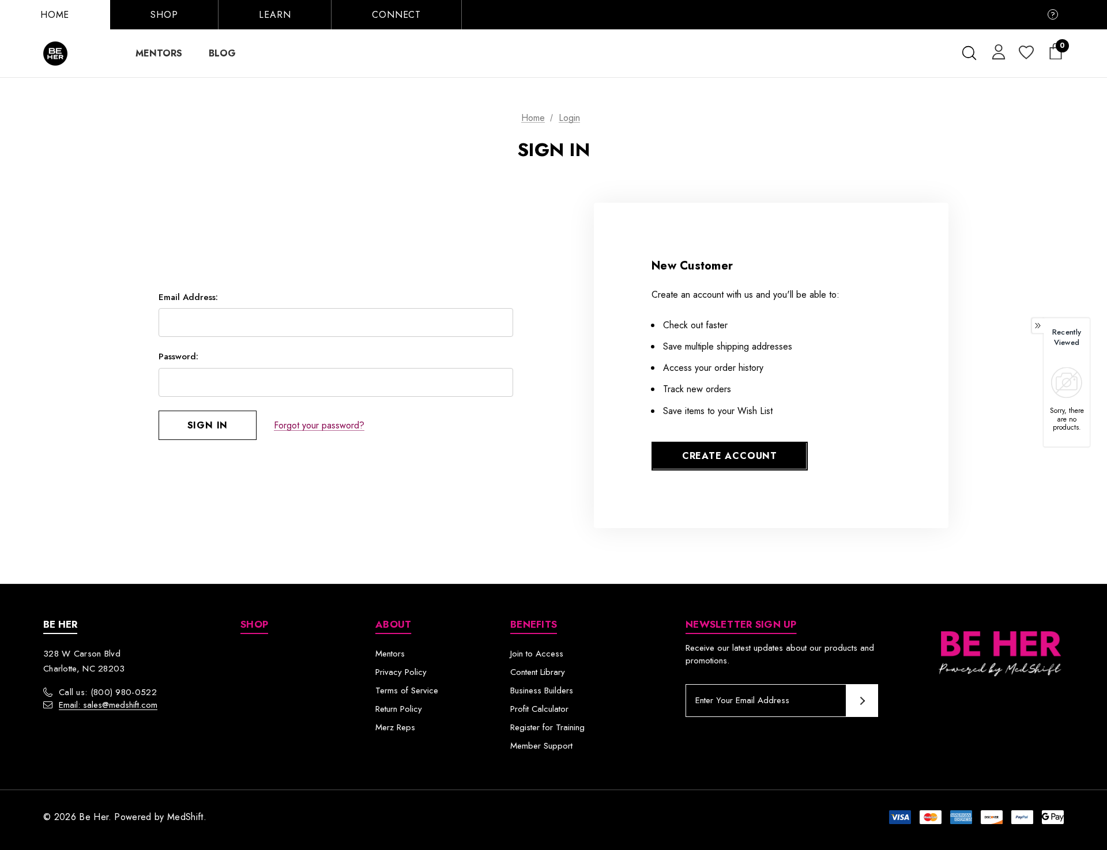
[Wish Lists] (1025, 53)
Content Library (537, 672)
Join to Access (536, 653)
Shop (164, 14)
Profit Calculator (539, 709)
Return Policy (398, 709)
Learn (275, 14)
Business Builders (541, 690)
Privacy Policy (401, 672)
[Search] (969, 53)
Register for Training (547, 727)
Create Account (729, 455)
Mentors (390, 653)
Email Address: (188, 297)
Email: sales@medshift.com (108, 705)
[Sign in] (996, 51)
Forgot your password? (319, 425)
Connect (396, 14)
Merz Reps (395, 727)
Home (54, 14)
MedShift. (186, 817)
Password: (178, 356)
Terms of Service (406, 690)
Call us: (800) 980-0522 (108, 692)
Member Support (541, 745)
